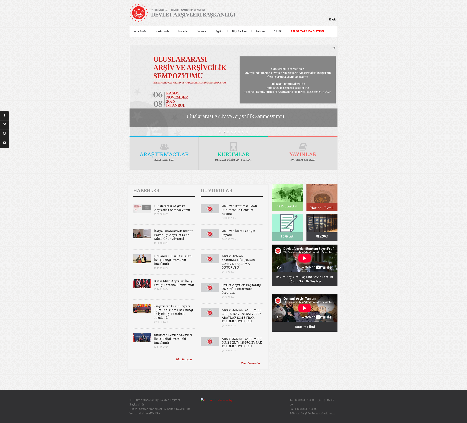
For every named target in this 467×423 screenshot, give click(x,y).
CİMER (278, 31)
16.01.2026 (230, 350)
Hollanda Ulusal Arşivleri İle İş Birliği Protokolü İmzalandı (173, 260)
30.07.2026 (230, 218)
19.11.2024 (162, 268)
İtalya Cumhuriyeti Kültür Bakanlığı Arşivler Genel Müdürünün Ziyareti (173, 235)
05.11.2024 (162, 322)
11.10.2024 (162, 347)
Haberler (183, 31)
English (333, 19)
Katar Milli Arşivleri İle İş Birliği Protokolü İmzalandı (174, 283)
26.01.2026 (230, 325)
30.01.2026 (230, 297)
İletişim (260, 31)
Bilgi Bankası (239, 31)
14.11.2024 (162, 289)
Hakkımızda (162, 31)
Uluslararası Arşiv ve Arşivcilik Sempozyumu (172, 208)
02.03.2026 (230, 239)
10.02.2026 (230, 271)
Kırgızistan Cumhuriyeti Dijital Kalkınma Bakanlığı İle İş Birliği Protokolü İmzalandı (173, 311)
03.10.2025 (162, 243)
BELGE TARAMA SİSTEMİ (307, 31)
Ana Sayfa (140, 31)
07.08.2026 (162, 214)
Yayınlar (202, 31)
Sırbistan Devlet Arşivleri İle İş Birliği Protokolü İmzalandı (173, 338)
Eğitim (219, 31)
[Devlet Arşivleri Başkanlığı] (182, 12)
